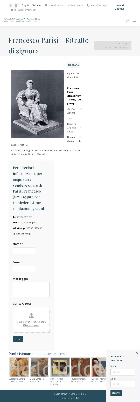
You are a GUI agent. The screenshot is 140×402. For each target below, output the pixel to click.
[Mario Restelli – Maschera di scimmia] (59, 367)
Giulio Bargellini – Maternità (38, 380)
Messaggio (20, 278)
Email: (113, 378)
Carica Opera (22, 303)
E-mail (18, 262)
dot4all (76, 398)
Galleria (119, 8)
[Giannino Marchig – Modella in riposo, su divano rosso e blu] (100, 367)
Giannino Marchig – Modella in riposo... (100, 380)
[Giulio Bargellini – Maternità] (39, 367)
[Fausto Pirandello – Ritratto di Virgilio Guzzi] (80, 367)
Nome (18, 244)
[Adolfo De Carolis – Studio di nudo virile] (18, 367)
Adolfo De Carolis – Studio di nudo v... (17, 380)
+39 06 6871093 (24, 217)
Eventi (120, 5)
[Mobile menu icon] (134, 20)
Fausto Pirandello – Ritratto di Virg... (79, 380)
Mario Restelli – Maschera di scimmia (57, 382)
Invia (17, 339)
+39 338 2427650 (33, 228)
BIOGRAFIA (73, 65)
